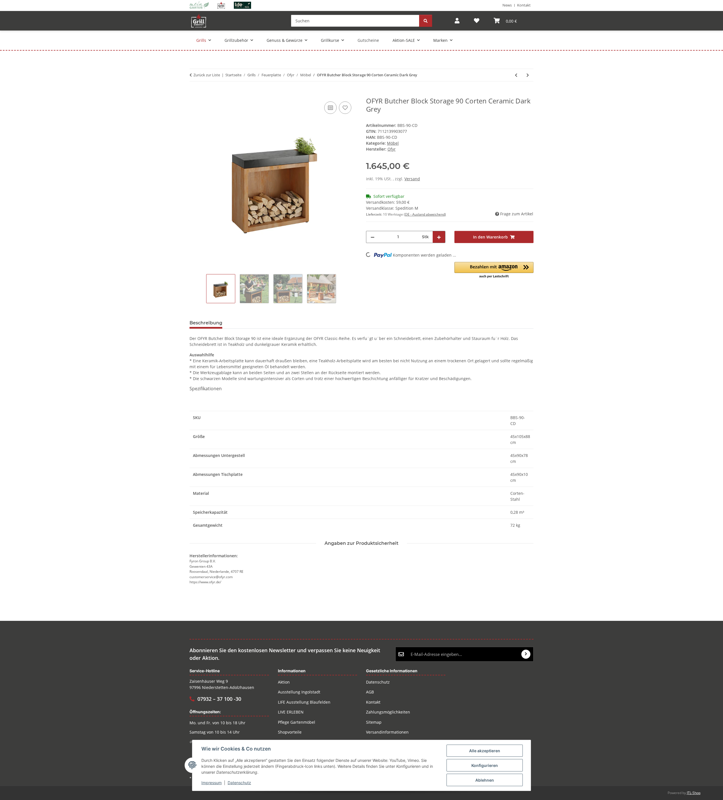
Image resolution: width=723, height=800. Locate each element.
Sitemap (374, 722)
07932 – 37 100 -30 (219, 698)
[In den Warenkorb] (194, 94)
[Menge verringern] (372, 237)
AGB (370, 692)
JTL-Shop (693, 792)
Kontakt (524, 5)
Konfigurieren (484, 765)
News (507, 5)
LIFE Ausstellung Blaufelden (304, 702)
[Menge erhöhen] (439, 237)
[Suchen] (425, 21)
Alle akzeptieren (484, 750)
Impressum (211, 782)
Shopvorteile (290, 732)
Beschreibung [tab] (206, 323)
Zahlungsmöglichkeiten (388, 712)
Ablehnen (484, 780)
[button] (457, 20)
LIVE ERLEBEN (291, 712)
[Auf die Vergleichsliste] (330, 107)
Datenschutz (239, 782)
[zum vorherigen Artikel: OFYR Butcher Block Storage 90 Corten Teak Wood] (516, 75)
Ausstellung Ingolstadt (299, 692)
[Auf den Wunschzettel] (345, 107)
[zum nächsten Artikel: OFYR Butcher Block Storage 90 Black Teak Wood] (527, 75)
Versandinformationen (387, 732)
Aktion (284, 682)
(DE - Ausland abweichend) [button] (425, 214)
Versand (412, 178)
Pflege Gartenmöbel (296, 722)
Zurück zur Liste (206, 74)
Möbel (393, 143)
